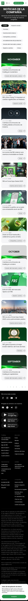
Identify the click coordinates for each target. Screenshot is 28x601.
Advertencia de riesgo (7, 568)
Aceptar (14, 596)
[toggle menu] (26, 3)
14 (22, 387)
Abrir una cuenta (18, 3)
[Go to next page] (25, 387)
